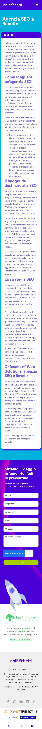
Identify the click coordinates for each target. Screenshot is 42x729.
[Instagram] (15, 702)
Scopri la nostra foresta (21, 639)
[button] (37, 5)
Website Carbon (28, 717)
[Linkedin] (27, 702)
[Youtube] (21, 702)
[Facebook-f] (8, 702)
